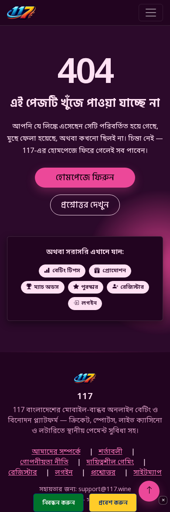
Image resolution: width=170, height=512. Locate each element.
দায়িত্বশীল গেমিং (110, 462)
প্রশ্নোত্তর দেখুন (85, 205)
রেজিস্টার (132, 287)
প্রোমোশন (114, 270)
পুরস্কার (89, 287)
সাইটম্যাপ (147, 473)
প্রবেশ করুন (113, 503)
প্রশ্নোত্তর (103, 473)
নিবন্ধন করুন (58, 503)
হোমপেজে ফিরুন (85, 178)
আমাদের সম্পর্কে (56, 452)
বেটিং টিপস (66, 270)
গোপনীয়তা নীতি (44, 462)
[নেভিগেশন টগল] (151, 12)
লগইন (89, 303)
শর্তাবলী (110, 452)
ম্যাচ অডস (46, 287)
